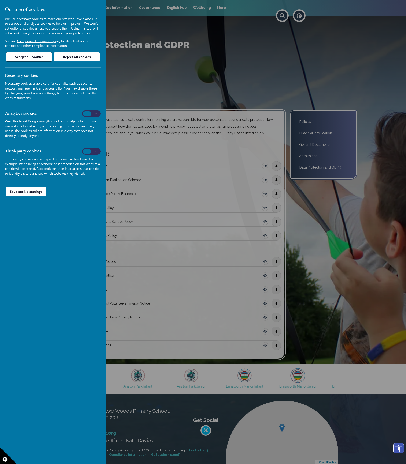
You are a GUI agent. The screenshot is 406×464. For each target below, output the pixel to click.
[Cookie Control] (8, 455)
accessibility (398, 448)
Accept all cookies (29, 57)
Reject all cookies (77, 57)
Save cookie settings (26, 191)
